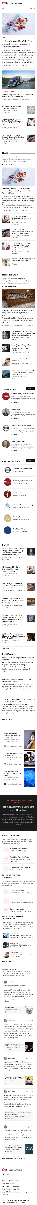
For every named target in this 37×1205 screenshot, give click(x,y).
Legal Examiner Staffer (11, 65)
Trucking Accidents (9, 91)
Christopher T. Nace (18, 441)
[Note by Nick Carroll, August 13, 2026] (18, 1071)
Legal (4, 37)
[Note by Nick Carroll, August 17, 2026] (18, 997)
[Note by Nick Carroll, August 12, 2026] (18, 1105)
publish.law (6, 1202)
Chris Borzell (15, 410)
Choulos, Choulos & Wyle (21, 337)
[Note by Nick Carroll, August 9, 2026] (18, 1139)
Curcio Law (17, 353)
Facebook (14, 1202)
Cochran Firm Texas (19, 222)
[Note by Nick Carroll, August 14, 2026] (18, 1035)
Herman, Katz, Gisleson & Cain (22, 394)
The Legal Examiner (13, 1200)
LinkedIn (22, 1202)
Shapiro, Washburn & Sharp (22, 363)
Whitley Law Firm (9, 590)
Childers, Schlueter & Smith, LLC (14, 325)
